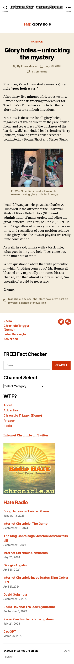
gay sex (26, 299)
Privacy (9, 420)
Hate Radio (15, 502)
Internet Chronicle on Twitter (26, 435)
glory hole (45, 299)
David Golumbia (15, 594)
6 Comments (39, 71)
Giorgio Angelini (15, 565)
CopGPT (9, 631)
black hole (14, 299)
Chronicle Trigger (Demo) (22, 415)
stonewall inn (38, 302)
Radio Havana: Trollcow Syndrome (29, 607)
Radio (7, 321)
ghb (35, 299)
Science (37, 41)
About (7, 405)
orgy (54, 299)
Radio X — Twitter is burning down (28, 619)
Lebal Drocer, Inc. (15, 334)
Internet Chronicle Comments (25, 553)
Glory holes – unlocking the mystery (37, 53)
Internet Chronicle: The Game (25, 523)
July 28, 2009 (53, 66)
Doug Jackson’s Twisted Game (26, 511)
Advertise (10, 339)
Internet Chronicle (26, 650)
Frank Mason (29, 66)
